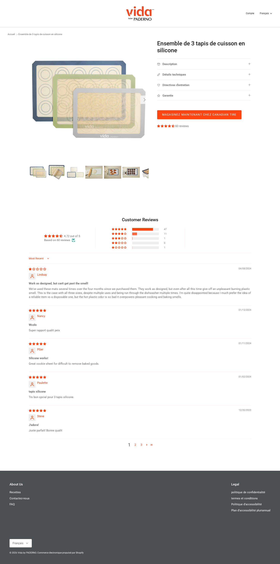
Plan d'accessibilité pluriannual (250, 510)
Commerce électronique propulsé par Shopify (60, 552)
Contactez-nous (20, 498)
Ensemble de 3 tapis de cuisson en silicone (40, 34)
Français (264, 13)
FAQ (12, 504)
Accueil (11, 34)
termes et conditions (244, 498)
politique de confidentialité (248, 492)
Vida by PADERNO (27, 552)
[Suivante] (144, 100)
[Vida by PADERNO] (140, 13)
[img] (37, 269)
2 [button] (135, 445)
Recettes (15, 492)
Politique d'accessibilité (246, 504)
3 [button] (141, 445)
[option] (89, 99)
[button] (166, 126)
